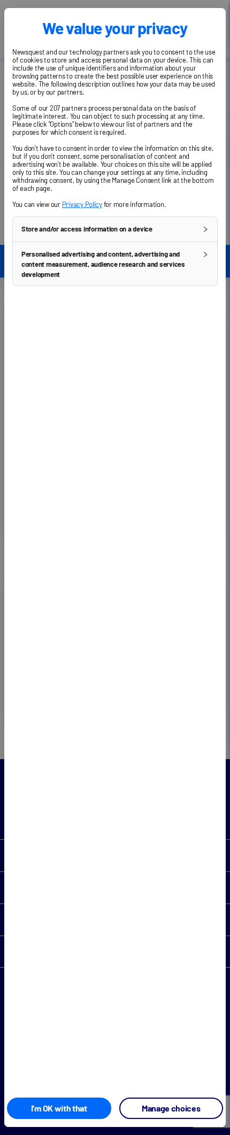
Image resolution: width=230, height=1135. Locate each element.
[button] (115, 229)
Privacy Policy (82, 204)
